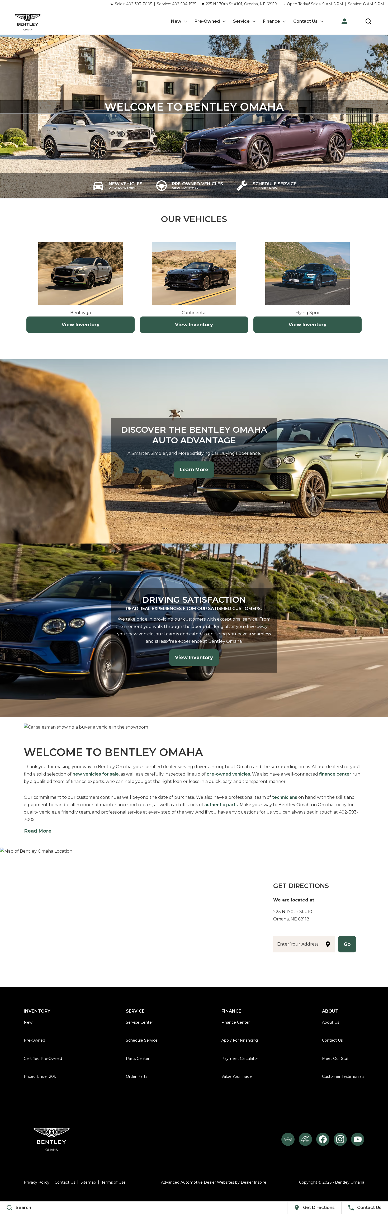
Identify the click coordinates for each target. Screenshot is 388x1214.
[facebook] (322, 1139)
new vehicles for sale (96, 774)
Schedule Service (142, 1040)
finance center (335, 774)
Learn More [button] (194, 470)
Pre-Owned (207, 21)
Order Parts (136, 1076)
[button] (368, 21)
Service (241, 21)
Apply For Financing (239, 1040)
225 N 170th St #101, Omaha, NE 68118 (241, 4)
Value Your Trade (236, 1076)
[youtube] (357, 1139)
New (176, 21)
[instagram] (340, 1139)
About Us (330, 1022)
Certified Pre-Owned (43, 1058)
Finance (271, 21)
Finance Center (235, 1022)
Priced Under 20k (40, 1076)
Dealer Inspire (253, 1182)
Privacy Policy (36, 1182)
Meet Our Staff (336, 1058)
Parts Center (137, 1058)
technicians (284, 797)
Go (347, 944)
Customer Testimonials (343, 1076)
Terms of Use (113, 1182)
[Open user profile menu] (344, 21)
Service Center (139, 1022)
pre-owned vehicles (228, 774)
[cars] (288, 1139)
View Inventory (80, 325)
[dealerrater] (305, 1139)
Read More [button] (37, 831)
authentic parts (221, 804)
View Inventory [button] (194, 657)
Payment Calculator (239, 1058)
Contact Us (305, 21)
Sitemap (88, 1182)
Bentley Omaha (349, 1182)
